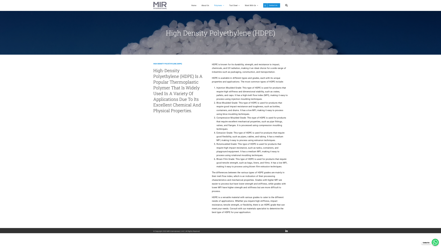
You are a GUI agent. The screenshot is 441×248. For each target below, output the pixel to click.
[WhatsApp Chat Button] (435, 242)
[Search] (286, 5)
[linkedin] (286, 231)
